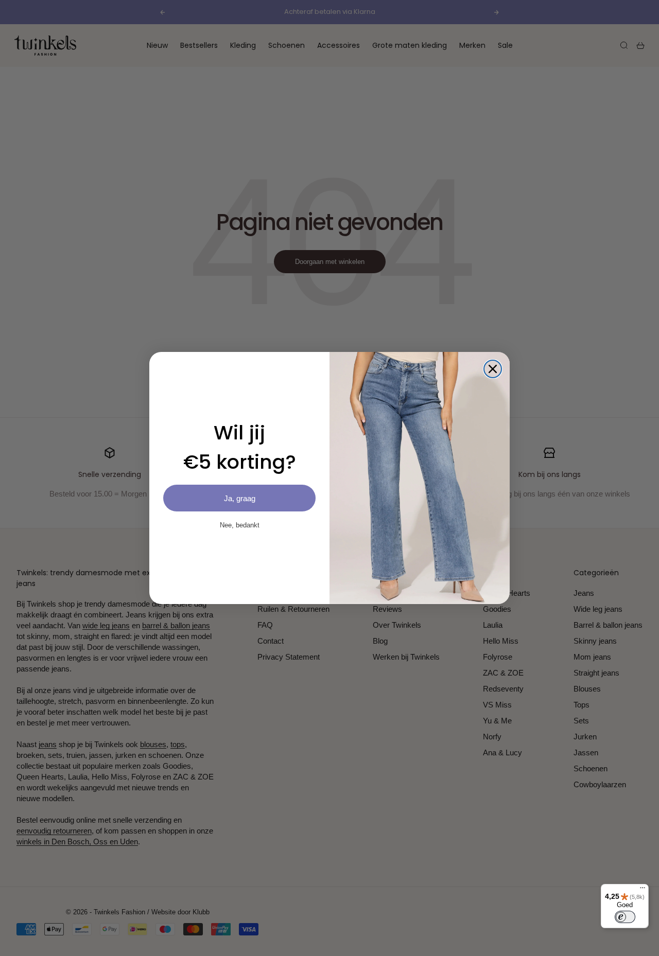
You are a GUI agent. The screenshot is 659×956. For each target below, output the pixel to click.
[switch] (625, 917)
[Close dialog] (492, 369)
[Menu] (642, 890)
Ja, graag (239, 498)
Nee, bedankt (239, 525)
